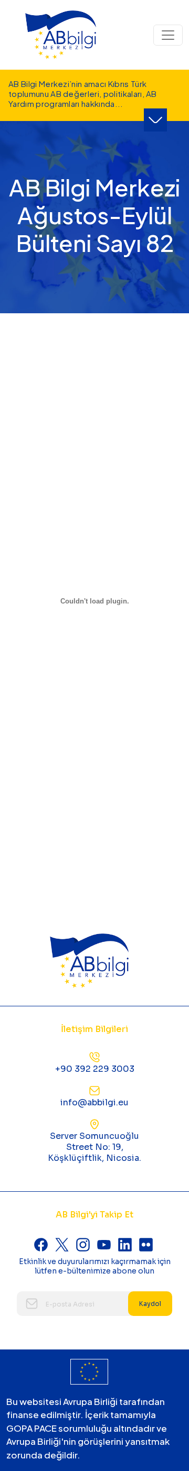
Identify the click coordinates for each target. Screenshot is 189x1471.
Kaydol (150, 1304)
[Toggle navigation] (168, 35)
